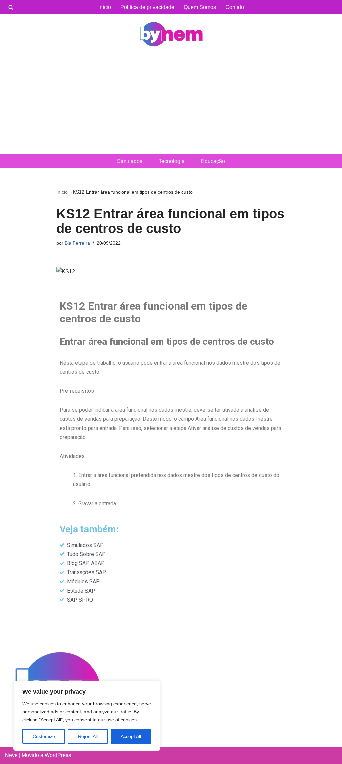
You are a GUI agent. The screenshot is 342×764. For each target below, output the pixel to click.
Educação (213, 161)
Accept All (131, 736)
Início (104, 7)
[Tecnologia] (171, 34)
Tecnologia (172, 161)
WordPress (58, 755)
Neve (11, 755)
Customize (44, 736)
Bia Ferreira (77, 243)
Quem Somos (200, 7)
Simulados (129, 161)
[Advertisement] (171, 104)
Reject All (88, 736)
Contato (234, 7)
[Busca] (10, 7)
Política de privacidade (147, 7)
